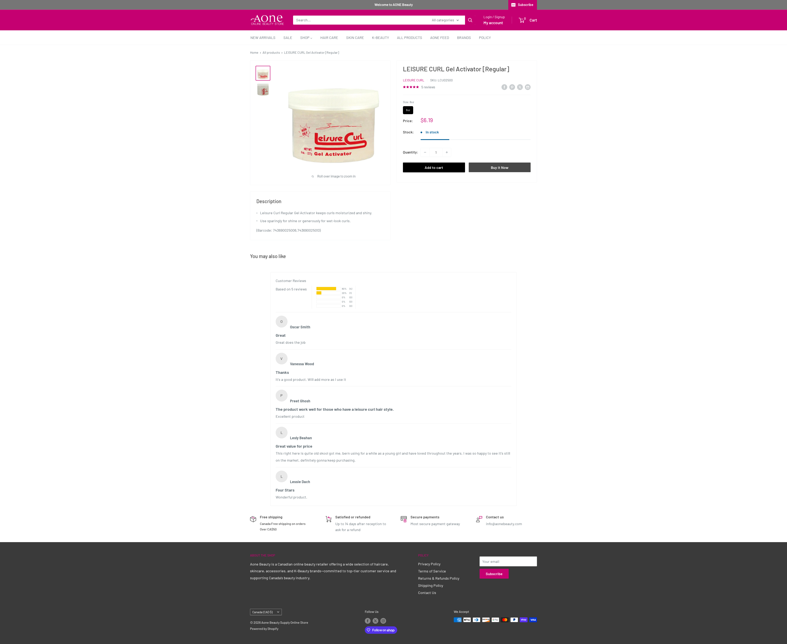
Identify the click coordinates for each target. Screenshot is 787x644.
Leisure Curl (413, 80)
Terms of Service (432, 571)
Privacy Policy (429, 564)
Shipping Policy (430, 585)
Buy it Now (499, 167)
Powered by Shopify (264, 628)
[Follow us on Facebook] (368, 620)
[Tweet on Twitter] (520, 86)
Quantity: (410, 152)
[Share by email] (528, 86)
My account (493, 22)
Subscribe (525, 4)
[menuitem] (263, 37)
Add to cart (434, 167)
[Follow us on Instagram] (383, 620)
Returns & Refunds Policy (438, 578)
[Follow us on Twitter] (375, 620)
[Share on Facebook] (504, 86)
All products (271, 52)
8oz (408, 109)
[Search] (470, 19)
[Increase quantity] (446, 152)
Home (254, 52)
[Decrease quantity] (425, 152)
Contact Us (427, 592)
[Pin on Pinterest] (512, 86)
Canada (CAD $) (262, 612)
